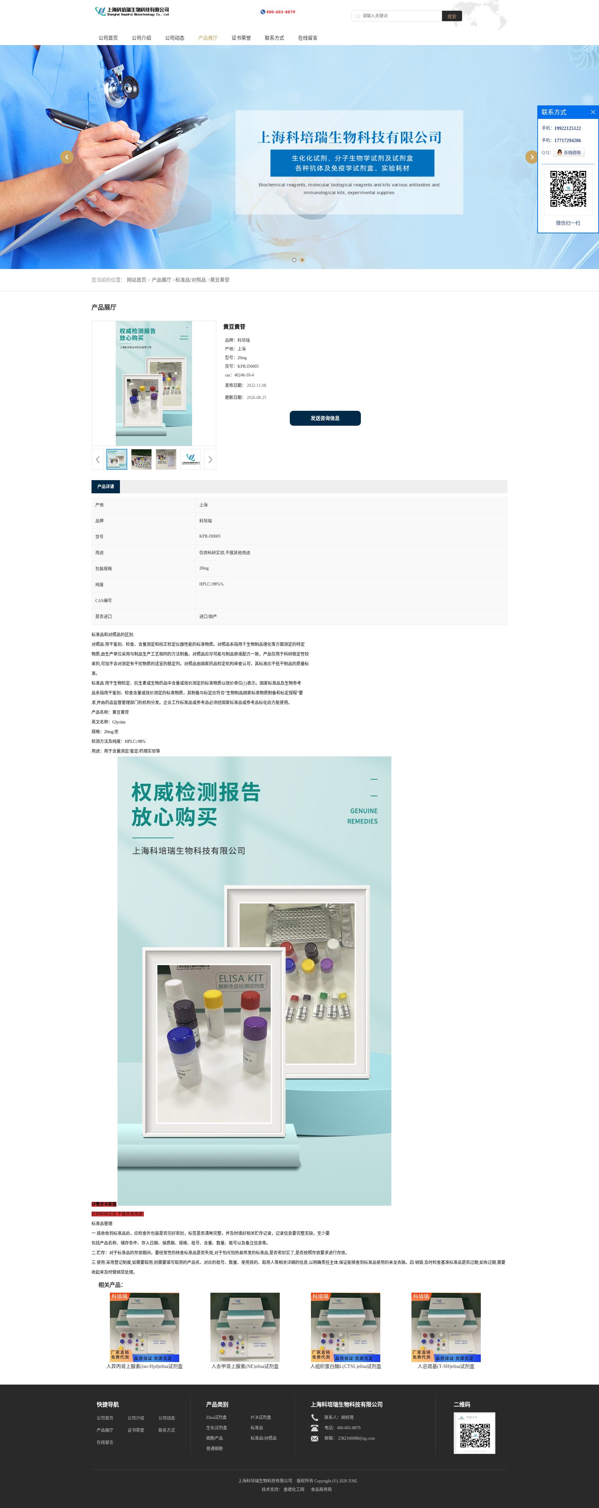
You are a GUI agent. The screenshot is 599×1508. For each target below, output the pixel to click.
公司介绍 (141, 38)
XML (353, 1481)
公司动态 (174, 38)
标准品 (257, 1427)
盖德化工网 (294, 1489)
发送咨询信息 (325, 418)
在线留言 (308, 38)
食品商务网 (321, 1489)
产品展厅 (208, 38)
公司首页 (108, 38)
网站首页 (136, 280)
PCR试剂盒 (261, 1417)
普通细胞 (214, 1448)
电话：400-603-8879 (342, 1427)
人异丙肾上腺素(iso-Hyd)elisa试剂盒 (144, 1366)
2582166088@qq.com (356, 1438)
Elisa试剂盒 (216, 1417)
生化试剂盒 (216, 1427)
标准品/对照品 (190, 280)
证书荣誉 (241, 38)
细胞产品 (214, 1438)
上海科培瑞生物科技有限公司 (265, 1481)
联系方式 (274, 38)
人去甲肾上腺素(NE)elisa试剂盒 (245, 1366)
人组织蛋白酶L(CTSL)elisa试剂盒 (345, 1366)
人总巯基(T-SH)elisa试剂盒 (446, 1366)
